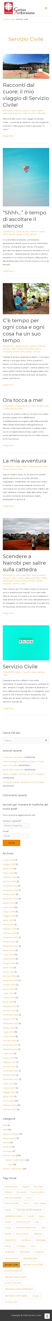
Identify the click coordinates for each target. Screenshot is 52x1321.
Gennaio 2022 (9, 1040)
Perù (10, 1164)
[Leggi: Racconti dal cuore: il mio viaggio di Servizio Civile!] (26, 66)
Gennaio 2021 (9, 1066)
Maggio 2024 (9, 963)
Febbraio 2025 (9, 929)
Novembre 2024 (10, 937)
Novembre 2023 (10, 980)
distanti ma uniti (23, 1222)
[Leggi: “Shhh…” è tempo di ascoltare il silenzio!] (26, 177)
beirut (26, 1203)
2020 (5, 234)
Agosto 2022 (9, 1028)
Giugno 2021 (9, 1058)
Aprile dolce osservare (13, 770)
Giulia (6, 408)
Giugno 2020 (9, 1088)
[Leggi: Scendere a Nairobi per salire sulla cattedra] (26, 534)
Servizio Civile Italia (37, 113)
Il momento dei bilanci (13, 757)
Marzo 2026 (8, 873)
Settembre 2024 (10, 946)
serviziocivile (30, 1258)
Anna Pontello (12, 1203)
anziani (6, 469)
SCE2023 (39, 1252)
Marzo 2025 (8, 924)
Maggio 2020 (9, 1092)
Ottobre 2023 (9, 985)
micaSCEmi (10, 1240)
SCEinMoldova (11, 1258)
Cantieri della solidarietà (28, 578)
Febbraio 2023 (9, 1006)
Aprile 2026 (8, 868)
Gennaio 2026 (9, 881)
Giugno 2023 (9, 997)
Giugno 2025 (9, 911)
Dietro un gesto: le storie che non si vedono (23, 774)
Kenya (20, 349)
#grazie (25, 1186)
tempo (29, 351)
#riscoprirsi (21, 1192)
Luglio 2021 (8, 1053)
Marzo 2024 (8, 972)
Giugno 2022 (9, 1036)
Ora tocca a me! (23, 400)
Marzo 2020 (8, 1101)
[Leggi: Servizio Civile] (26, 642)
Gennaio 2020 (9, 1109)
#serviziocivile (37, 1192)
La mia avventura (24, 461)
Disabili (8, 1222)
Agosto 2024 (9, 950)
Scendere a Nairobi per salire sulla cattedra (24, 563)
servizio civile (21, 113)
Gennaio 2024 (9, 976)
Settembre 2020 (10, 1079)
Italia (33, 406)
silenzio (33, 234)
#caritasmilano (11, 1186)
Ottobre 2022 (9, 1019)
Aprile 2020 (8, 1096)
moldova (26, 1240)
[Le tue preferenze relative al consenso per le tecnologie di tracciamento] (47, 1316)
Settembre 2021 (10, 1049)
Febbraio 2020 (10, 1105)
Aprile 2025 (8, 920)
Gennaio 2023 (9, 1010)
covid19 (30, 1216)
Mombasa (29, 349)
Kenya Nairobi (38, 575)
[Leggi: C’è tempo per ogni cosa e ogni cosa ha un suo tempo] (26, 298)
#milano (8, 1192)
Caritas (8, 1210)
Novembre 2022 (10, 1015)
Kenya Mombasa (37, 346)
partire (38, 349)
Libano (6, 1142)
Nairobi (39, 581)
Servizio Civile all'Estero (19, 1288)
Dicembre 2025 (10, 886)
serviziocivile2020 (13, 1270)
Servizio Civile (28, 110)
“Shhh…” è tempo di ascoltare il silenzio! (24, 219)
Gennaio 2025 (9, 933)
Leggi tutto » (9, 136)
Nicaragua (7, 1151)
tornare (36, 351)
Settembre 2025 (10, 898)
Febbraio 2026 (9, 877)
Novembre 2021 (10, 1045)
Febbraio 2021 (9, 1062)
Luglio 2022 (8, 1032)
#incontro (38, 1186)
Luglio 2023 (8, 993)
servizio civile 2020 (33, 1264)
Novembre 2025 (10, 890)
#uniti (28, 1198)
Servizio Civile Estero (15, 1160)
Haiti (5, 1125)
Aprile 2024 (8, 967)
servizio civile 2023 (13, 1283)
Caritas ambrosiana (29, 1209)
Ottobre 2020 (9, 1075)
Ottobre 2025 (9, 894)
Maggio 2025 (9, 916)
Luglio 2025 (8, 907)
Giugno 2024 (9, 959)
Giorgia (8, 1227)
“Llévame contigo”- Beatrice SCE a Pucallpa (23, 782)
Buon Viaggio (40, 1203)
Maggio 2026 (9, 864)
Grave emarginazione (26, 1227)
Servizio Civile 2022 (15, 1277)
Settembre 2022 (10, 1023)
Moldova (7, 1147)
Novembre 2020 (10, 1071)
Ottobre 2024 (9, 942)
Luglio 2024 (8, 954)
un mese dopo (11, 1302)
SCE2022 (25, 1252)
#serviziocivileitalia (13, 1198)
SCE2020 (7, 351)
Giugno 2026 (9, 860)
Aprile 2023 (8, 1002)
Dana (17, 581)
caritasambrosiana (13, 1216)
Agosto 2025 (9, 903)
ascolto (12, 234)
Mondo (31, 581)
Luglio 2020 (8, 1083)
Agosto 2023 (9, 989)
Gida (37, 1222)
